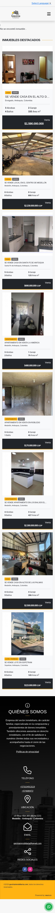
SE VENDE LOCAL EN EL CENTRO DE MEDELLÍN (25, 183)
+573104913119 (27, 787)
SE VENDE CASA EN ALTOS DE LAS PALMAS (24, 582)
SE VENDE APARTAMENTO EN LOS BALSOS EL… (25, 502)
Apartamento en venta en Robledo (22, 422)
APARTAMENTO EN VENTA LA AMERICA (22, 342)
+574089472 (27, 791)
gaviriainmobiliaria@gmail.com (28, 843)
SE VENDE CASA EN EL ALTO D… (27, 96)
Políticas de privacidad (27, 752)
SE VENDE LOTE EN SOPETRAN (18, 662)
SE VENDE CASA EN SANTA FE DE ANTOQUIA (24, 263)
